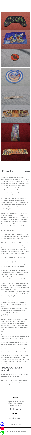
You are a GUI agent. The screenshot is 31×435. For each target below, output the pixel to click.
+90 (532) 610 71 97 (16, 418)
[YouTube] (17, 409)
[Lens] (15, 21)
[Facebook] (10, 409)
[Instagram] (13, 409)
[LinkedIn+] (20, 409)
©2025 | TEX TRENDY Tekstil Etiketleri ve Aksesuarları (15, 431)
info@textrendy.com (15, 424)
